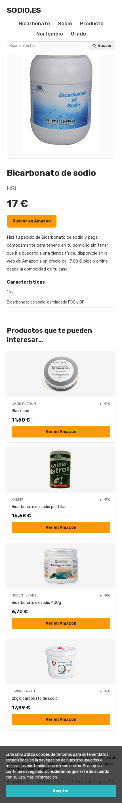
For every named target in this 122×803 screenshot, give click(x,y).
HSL (12, 188)
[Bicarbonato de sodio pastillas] (61, 470)
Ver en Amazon (61, 431)
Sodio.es (24, 10)
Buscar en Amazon (31, 221)
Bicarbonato (34, 23)
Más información (42, 777)
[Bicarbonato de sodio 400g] (61, 566)
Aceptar (61, 790)
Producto (92, 23)
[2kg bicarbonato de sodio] (61, 661)
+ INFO (105, 404)
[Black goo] (61, 374)
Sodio (65, 23)
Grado (78, 34)
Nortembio (49, 34)
